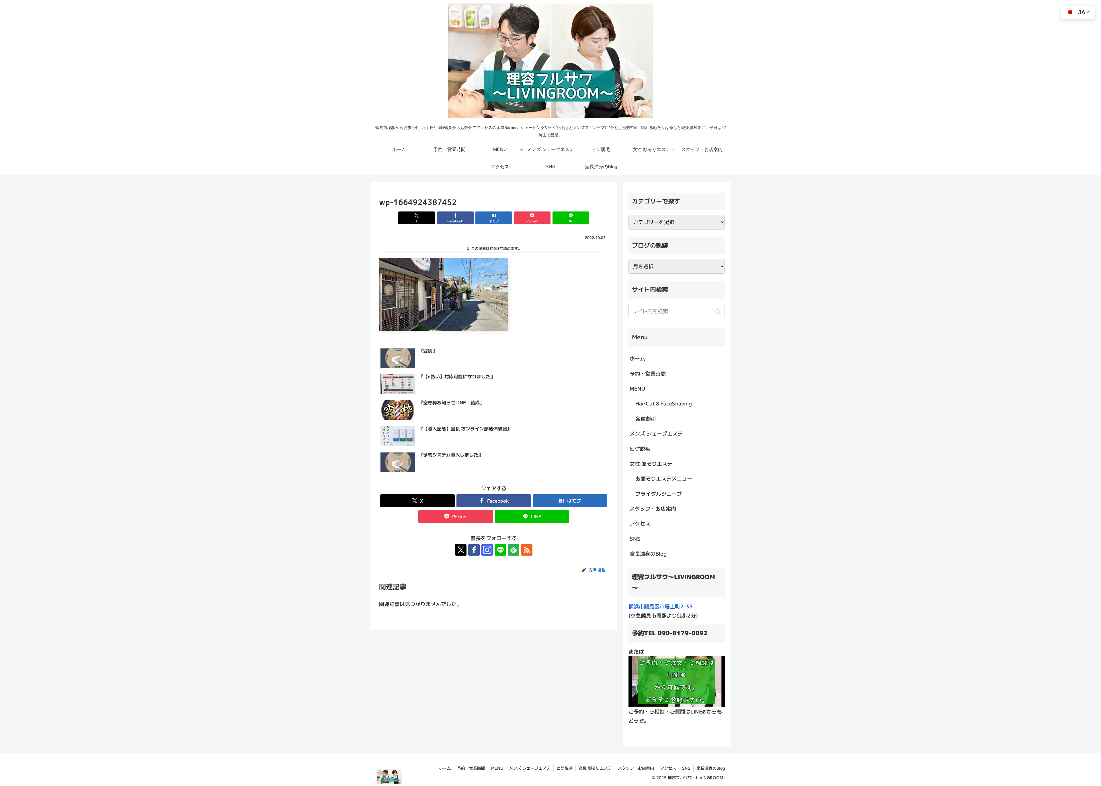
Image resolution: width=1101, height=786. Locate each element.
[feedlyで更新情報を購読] (513, 550)
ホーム (637, 358)
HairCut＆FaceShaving (663, 403)
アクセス (640, 523)
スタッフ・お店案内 (653, 508)
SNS (635, 538)
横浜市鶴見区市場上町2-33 (660, 606)
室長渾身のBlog (648, 553)
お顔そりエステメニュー (663, 478)
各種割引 (645, 418)
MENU (637, 388)
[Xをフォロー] (460, 550)
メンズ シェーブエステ (656, 433)
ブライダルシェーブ (658, 493)
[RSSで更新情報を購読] (526, 550)
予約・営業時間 (648, 373)
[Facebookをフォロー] (474, 550)
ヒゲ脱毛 (640, 448)
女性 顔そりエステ (651, 463)
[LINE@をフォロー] (500, 550)
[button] (718, 311)
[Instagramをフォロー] (487, 550)
